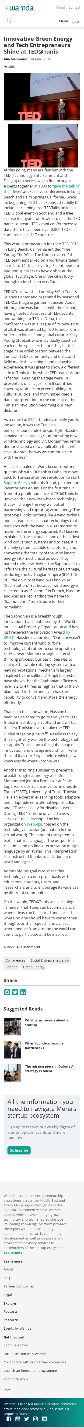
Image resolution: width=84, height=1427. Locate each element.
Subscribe (19, 1150)
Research (11, 1320)
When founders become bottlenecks (44, 1045)
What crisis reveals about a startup (46, 1022)
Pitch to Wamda (16, 1379)
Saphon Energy (17, 482)
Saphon (12, 967)
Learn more (13, 1252)
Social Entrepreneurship (50, 960)
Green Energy (33, 967)
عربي (76, 21)
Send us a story (16, 1345)
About (60, 7)
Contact (74, 7)
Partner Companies (19, 1286)
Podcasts (11, 1311)
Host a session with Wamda (25, 1354)
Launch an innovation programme (30, 1370)
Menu (63, 21)
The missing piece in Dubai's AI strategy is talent (50, 1068)
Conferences (15, 960)
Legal (8, 1294)
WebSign (34, 824)
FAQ (7, 1278)
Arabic (9, 66)
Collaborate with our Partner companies (35, 1362)
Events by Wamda (18, 1328)
